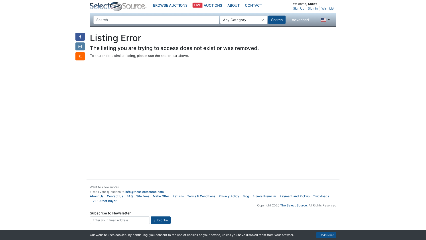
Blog (246, 196)
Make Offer (161, 196)
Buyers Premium (264, 196)
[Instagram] (80, 46)
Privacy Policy (229, 196)
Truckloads (321, 196)
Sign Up (298, 8)
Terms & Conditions (201, 196)
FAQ (130, 196)
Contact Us (115, 196)
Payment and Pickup (295, 196)
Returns (178, 196)
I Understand (326, 235)
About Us (96, 196)
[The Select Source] (118, 6)
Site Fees (142, 196)
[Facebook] (80, 37)
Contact (253, 5)
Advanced (300, 20)
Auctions (208, 5)
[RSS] (80, 56)
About (233, 5)
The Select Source (293, 205)
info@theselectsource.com (144, 192)
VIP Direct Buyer (104, 201)
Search (277, 20)
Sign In (313, 8)
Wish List (327, 8)
